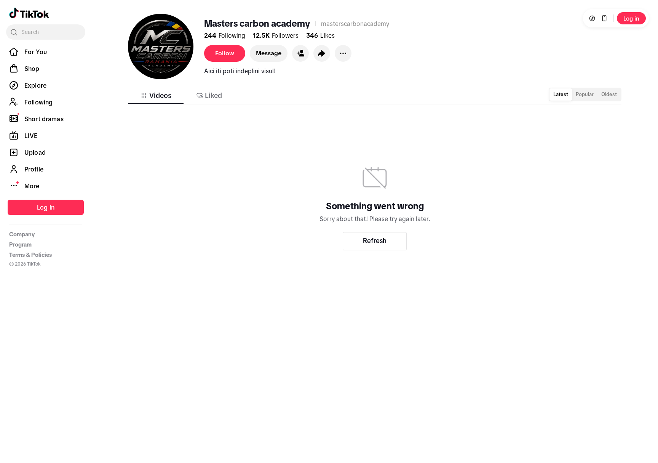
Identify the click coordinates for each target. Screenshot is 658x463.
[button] (300, 53)
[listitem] (45, 51)
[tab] (156, 95)
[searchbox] (45, 32)
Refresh (374, 241)
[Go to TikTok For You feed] (29, 13)
